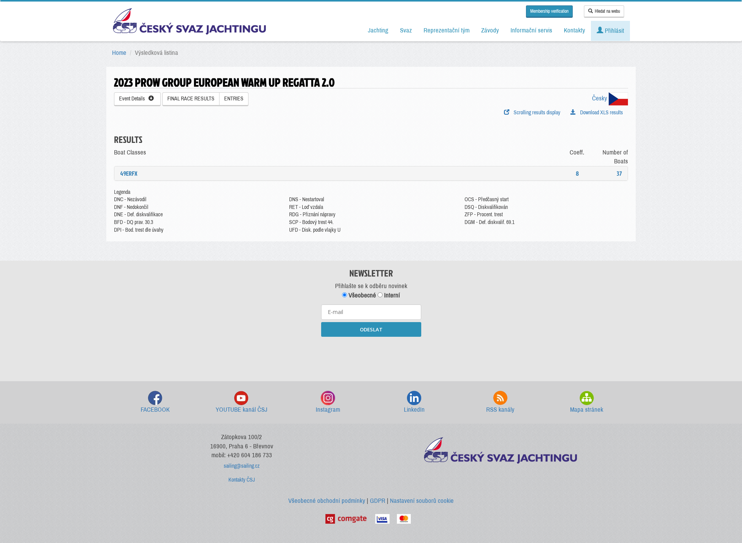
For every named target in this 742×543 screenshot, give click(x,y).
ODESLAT (371, 329)
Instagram (328, 409)
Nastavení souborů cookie (422, 500)
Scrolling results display (535, 112)
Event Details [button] (133, 99)
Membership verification (549, 11)
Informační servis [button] (531, 30)
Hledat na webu (607, 11)
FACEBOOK (155, 409)
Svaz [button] (406, 30)
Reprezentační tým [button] (447, 30)
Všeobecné (361, 295)
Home (119, 52)
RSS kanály (500, 409)
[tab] (371, 173)
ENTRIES (233, 99)
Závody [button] (490, 30)
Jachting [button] (378, 30)
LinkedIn (414, 409)
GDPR (377, 500)
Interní (391, 295)
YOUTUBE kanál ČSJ (241, 409)
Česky (600, 98)
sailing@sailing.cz (242, 466)
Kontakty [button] (574, 30)
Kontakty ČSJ (241, 480)
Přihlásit (613, 30)
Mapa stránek (586, 409)
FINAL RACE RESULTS (190, 99)
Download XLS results (600, 112)
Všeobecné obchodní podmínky (326, 500)
